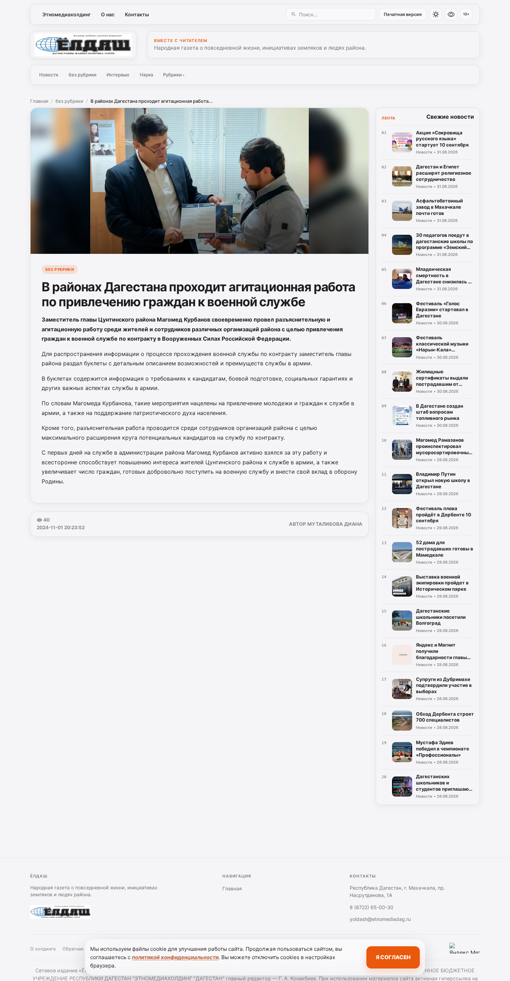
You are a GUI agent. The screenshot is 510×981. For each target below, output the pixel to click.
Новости (48, 74)
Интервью (118, 74)
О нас (107, 14)
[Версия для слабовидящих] (451, 14)
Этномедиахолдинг (66, 14)
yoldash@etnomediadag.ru (380, 919)
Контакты (137, 14)
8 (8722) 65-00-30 (371, 907)
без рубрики (82, 74)
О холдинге (43, 948)
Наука (146, 74)
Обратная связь (79, 948)
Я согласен (393, 957)
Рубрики (174, 74)
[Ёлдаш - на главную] (83, 45)
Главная (39, 101)
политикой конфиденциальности (175, 957)
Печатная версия (403, 14)
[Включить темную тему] (436, 14)
